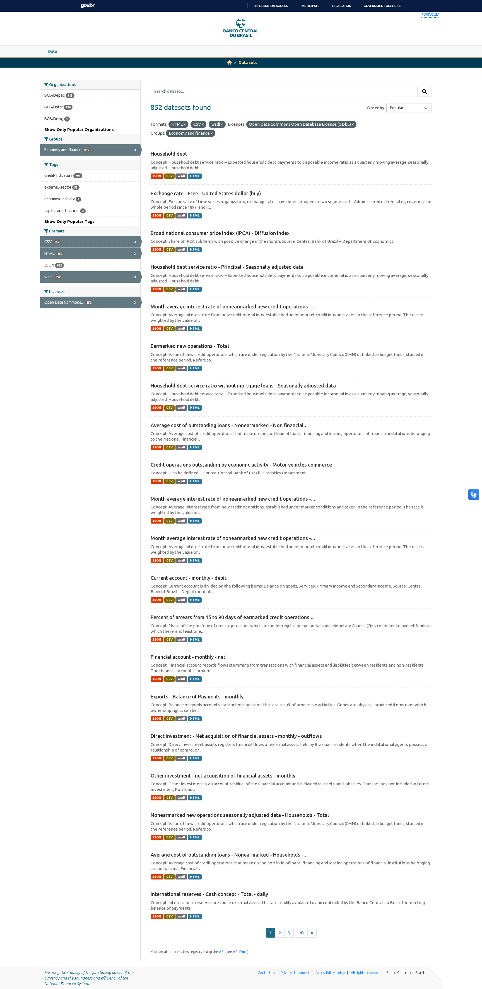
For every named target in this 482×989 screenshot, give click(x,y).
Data (52, 51)
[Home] (229, 62)
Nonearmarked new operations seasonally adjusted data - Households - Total (240, 815)
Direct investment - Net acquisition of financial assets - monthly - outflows (236, 736)
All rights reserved (365, 972)
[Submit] (424, 92)
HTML (194, 176)
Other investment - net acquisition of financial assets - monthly (223, 775)
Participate (310, 6)
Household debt (169, 153)
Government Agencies (382, 6)
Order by (375, 108)
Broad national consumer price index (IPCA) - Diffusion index (220, 233)
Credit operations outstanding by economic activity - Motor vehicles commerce (241, 464)
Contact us (266, 972)
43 (302, 932)
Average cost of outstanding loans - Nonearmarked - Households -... (229, 854)
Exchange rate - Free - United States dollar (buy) (206, 193)
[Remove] (184, 124)
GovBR (88, 5)
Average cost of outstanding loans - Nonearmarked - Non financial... (229, 425)
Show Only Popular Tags (69, 221)
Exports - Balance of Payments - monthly (197, 696)
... (295, 930)
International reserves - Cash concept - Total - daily (209, 894)
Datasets (247, 62)
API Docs (240, 952)
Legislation (341, 6)
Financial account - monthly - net (188, 657)
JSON (157, 176)
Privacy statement (295, 972)
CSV (169, 176)
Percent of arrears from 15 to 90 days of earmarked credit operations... (232, 617)
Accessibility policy (330, 972)
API (222, 952)
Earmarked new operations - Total (190, 346)
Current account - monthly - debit (188, 578)
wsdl (181, 176)
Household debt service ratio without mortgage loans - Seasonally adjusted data (243, 385)
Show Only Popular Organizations (79, 129)
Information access (271, 6)
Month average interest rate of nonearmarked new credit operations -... (233, 306)
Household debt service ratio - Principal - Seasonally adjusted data (227, 267)
